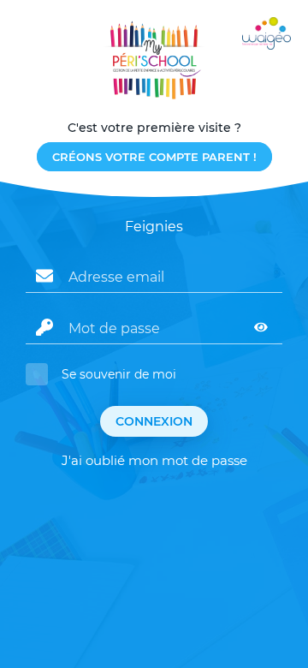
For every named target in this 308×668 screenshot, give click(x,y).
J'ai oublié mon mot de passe (154, 460)
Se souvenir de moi (119, 374)
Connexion (154, 421)
